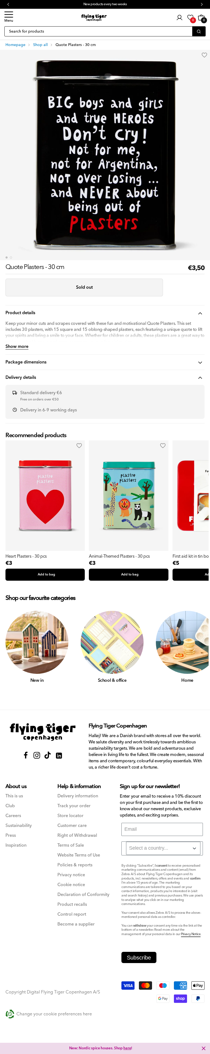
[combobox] (163, 848)
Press (10, 835)
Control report (71, 914)
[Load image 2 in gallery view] (11, 257)
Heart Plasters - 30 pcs (26, 556)
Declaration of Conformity (83, 895)
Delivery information (77, 796)
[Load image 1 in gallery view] (6, 257)
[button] (8, 17)
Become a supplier (76, 924)
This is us (14, 796)
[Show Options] (194, 848)
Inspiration (16, 845)
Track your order (74, 806)
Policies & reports (74, 865)
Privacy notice (71, 875)
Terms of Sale (70, 845)
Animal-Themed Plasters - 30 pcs (119, 556)
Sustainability (18, 826)
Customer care (72, 826)
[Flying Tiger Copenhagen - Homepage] (94, 17)
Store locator (70, 816)
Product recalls (72, 904)
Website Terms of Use (78, 855)
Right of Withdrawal (77, 835)
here (127, 1048)
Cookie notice (71, 885)
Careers (13, 816)
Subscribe (139, 958)
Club (10, 806)
